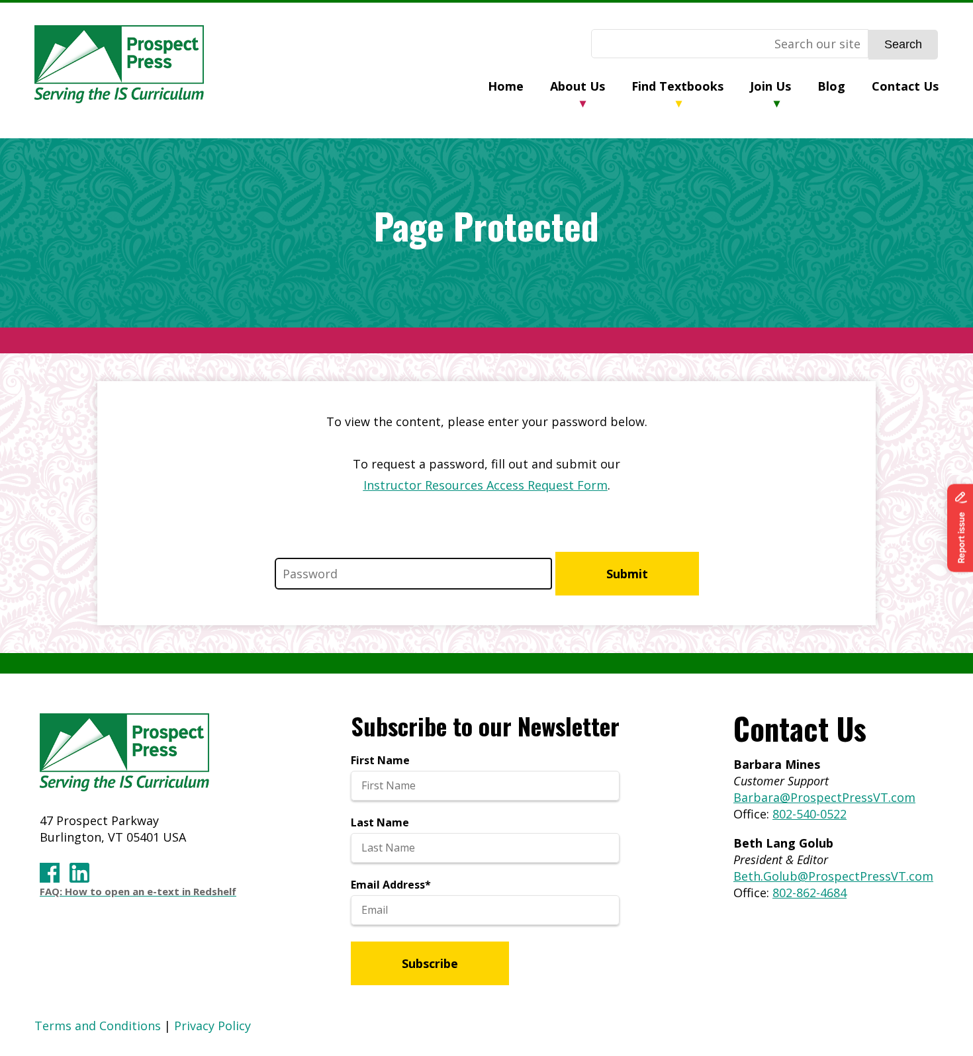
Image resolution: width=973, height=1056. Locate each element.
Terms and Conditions (97, 1026)
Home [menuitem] (506, 86)
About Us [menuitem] (577, 86)
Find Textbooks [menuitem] (677, 86)
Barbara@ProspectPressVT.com (824, 797)
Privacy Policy (212, 1026)
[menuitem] (519, 87)
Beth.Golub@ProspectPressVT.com (833, 876)
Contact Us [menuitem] (905, 86)
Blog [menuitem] (831, 86)
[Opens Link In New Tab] (50, 873)
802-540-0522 (809, 814)
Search (903, 44)
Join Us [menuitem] (770, 86)
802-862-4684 (809, 893)
